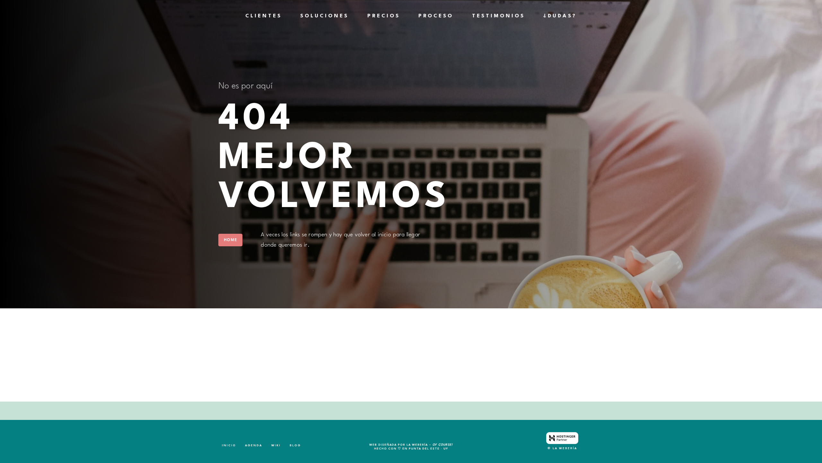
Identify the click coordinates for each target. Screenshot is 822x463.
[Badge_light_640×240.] (562, 438)
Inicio (229, 445)
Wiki (276, 445)
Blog (295, 445)
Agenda (253, 445)
